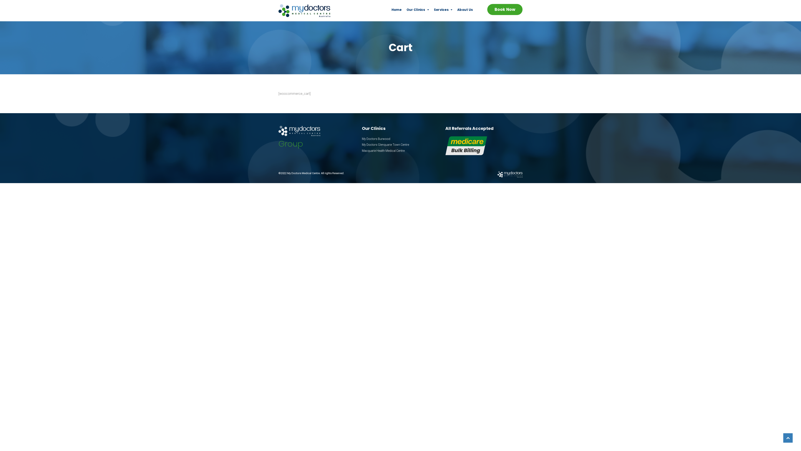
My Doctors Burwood (376, 139)
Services (441, 10)
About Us (465, 10)
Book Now (505, 9)
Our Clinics (416, 10)
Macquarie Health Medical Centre (383, 150)
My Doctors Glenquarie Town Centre (385, 144)
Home (397, 10)
